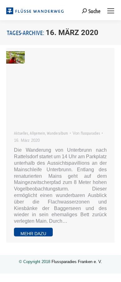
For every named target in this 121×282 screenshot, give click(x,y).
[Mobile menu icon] (111, 11)
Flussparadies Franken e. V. (77, 261)
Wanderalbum (57, 133)
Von (86, 133)
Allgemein (37, 133)
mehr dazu (33, 233)
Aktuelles (21, 133)
